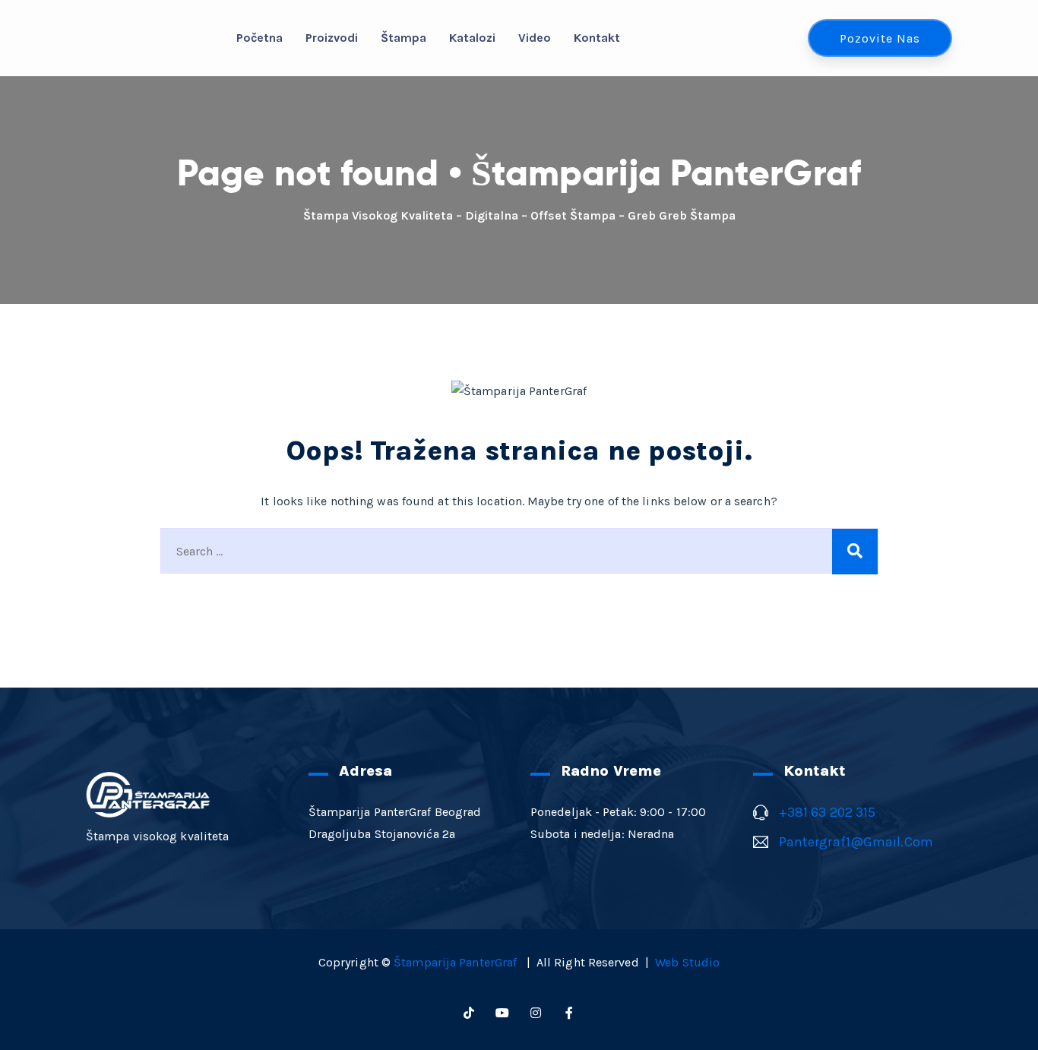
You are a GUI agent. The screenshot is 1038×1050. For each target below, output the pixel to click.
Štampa (403, 37)
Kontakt (597, 37)
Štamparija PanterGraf (457, 962)
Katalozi (472, 37)
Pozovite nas (880, 38)
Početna (259, 37)
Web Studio (687, 962)
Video (534, 37)
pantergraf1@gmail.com (856, 841)
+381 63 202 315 (827, 812)
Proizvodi (331, 37)
